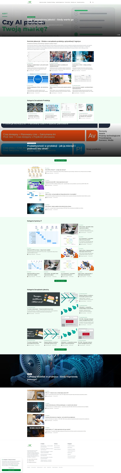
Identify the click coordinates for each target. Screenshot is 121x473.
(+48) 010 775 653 (31, 460)
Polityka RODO (49, 467)
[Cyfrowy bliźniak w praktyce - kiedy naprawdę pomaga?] (60, 371)
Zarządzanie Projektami (71, 457)
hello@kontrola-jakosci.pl (32, 462)
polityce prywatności (15, 465)
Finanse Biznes (67, 2)
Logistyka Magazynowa (60, 2)
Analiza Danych (30, 63)
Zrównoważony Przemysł (71, 456)
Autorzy (55, 443)
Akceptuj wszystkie (11, 470)
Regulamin (28, 467)
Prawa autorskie (33, 467)
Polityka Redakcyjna (55, 467)
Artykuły (42, 443)
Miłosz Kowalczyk (57, 445)
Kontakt (45, 467)
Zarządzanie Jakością (80, 2)
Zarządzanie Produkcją (51, 2)
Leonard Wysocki (57, 447)
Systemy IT (47, 168)
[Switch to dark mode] (93, 2)
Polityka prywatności (40, 467)
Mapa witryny (60, 467)
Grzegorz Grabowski (30, 381)
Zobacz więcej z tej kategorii (59, 160)
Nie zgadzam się (11, 467)
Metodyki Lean (73, 2)
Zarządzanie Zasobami (54, 63)
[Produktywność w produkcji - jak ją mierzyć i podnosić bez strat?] (60, 140)
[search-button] (90, 2)
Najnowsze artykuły (42, 2)
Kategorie (70, 443)
